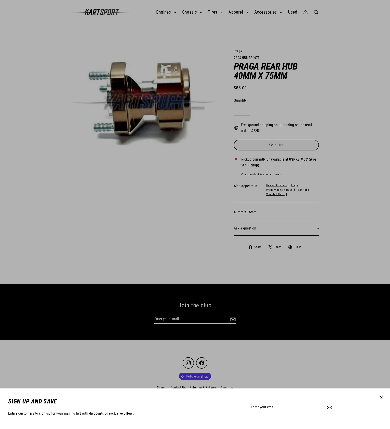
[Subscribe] (329, 407)
